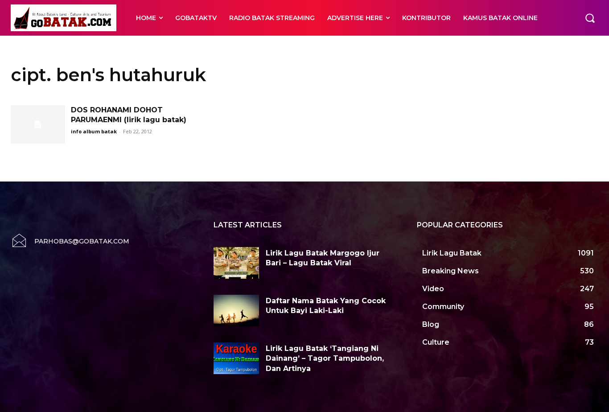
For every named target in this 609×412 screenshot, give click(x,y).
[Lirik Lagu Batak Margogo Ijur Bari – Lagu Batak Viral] (236, 263)
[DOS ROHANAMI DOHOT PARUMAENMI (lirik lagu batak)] (38, 124)
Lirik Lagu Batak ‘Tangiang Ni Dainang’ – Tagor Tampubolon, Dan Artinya (325, 358)
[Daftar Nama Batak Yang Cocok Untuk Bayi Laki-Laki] (236, 310)
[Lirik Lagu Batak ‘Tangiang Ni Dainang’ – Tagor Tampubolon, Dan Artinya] (236, 358)
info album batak (94, 131)
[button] (589, 17)
